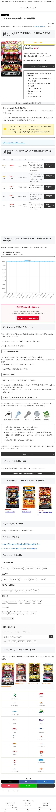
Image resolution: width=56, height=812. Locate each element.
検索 (51, 636)
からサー (38, 568)
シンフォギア (42, 579)
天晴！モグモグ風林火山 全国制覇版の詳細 (28, 103)
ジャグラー (29, 641)
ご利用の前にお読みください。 (15, 143)
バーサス (21, 590)
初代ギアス (33, 613)
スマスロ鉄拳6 (9, 512)
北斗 (21, 601)
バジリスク (27, 601)
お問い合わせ (41, 807)
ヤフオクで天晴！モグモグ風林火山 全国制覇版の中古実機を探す (20, 544)
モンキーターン (19, 568)
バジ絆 (19, 613)
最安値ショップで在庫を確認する (39, 66)
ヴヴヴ (11, 568)
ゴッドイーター (29, 568)
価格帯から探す (28, 805)
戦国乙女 (34, 579)
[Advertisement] (28, 223)
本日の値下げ (28, 803)
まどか (35, 641)
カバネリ (4, 568)
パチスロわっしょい (40, 26)
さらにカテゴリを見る (7, 618)
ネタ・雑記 (14, 807)
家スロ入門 (45, 805)
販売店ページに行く (49, 165)
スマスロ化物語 (42, 512)
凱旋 (34, 601)
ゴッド (39, 601)
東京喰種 (45, 568)
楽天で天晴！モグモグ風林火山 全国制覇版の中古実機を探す (19, 549)
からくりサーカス (12, 601)
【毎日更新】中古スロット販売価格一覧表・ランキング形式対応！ (28, 473)
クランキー (28, 590)
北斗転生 (12, 613)
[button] (46, 786)
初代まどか (4, 613)
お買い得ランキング (10, 803)
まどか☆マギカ (5, 579)
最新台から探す (45, 803)
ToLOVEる (15, 579)
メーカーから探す (10, 805)
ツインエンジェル (24, 579)
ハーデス (26, 613)
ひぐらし (36, 590)
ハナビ (14, 590)
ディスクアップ (5, 590)
